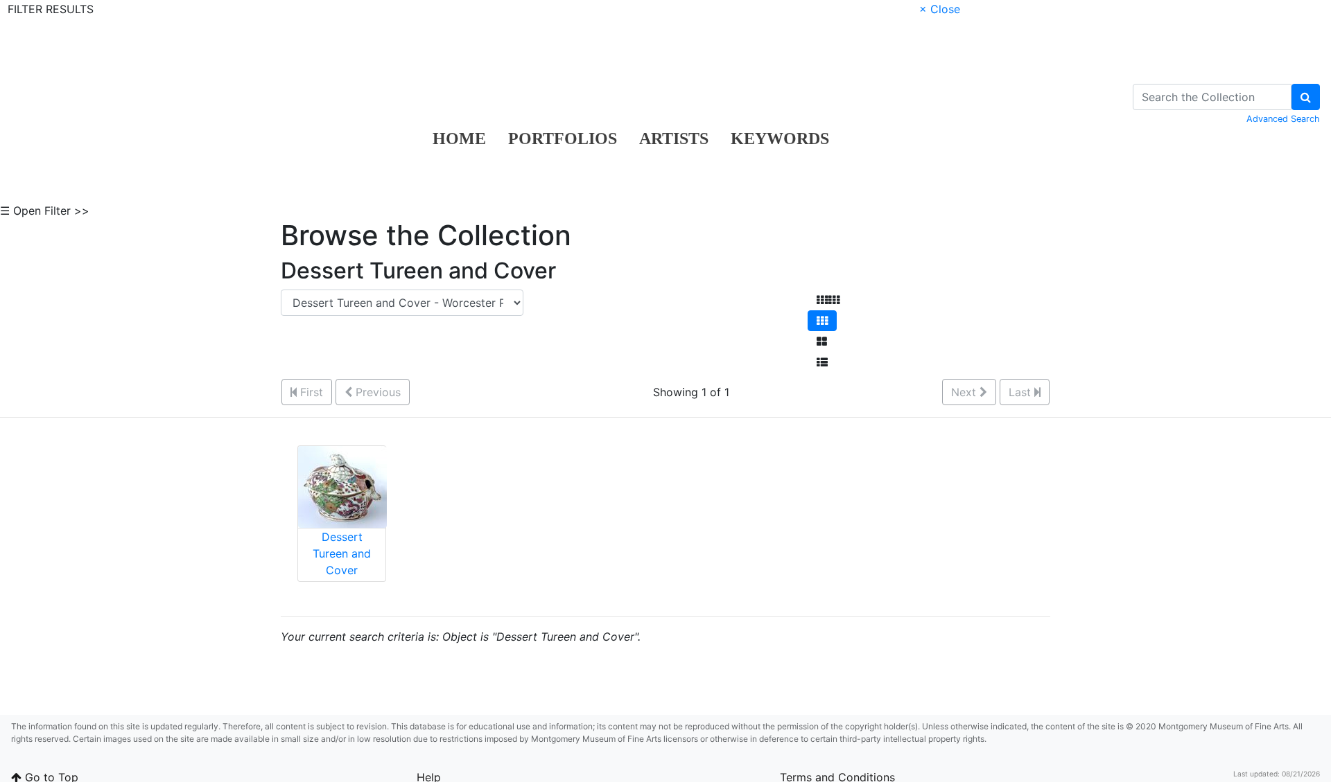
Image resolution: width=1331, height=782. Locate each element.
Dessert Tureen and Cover (342, 553)
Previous (376, 392)
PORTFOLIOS (562, 139)
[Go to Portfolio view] (822, 341)
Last (1021, 392)
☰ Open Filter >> (44, 210)
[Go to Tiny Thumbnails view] (828, 300)
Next (965, 392)
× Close (939, 9)
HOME (459, 139)
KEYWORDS (780, 139)
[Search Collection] (1305, 97)
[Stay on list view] (822, 362)
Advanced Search (1283, 119)
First (310, 392)
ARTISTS (673, 139)
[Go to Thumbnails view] (822, 320)
